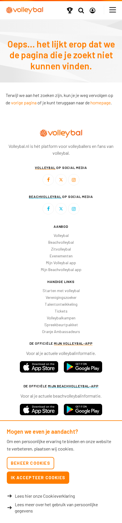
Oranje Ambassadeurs (61, 331)
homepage (101, 102)
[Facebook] (48, 179)
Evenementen (61, 255)
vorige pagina (24, 102)
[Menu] (113, 10)
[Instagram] (73, 179)
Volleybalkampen (61, 317)
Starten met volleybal (61, 290)
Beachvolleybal (61, 242)
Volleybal (61, 235)
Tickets (61, 311)
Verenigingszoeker (61, 297)
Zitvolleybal (61, 249)
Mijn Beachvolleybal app (61, 269)
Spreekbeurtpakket (61, 324)
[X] (61, 179)
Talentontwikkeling (61, 304)
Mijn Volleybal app (61, 262)
